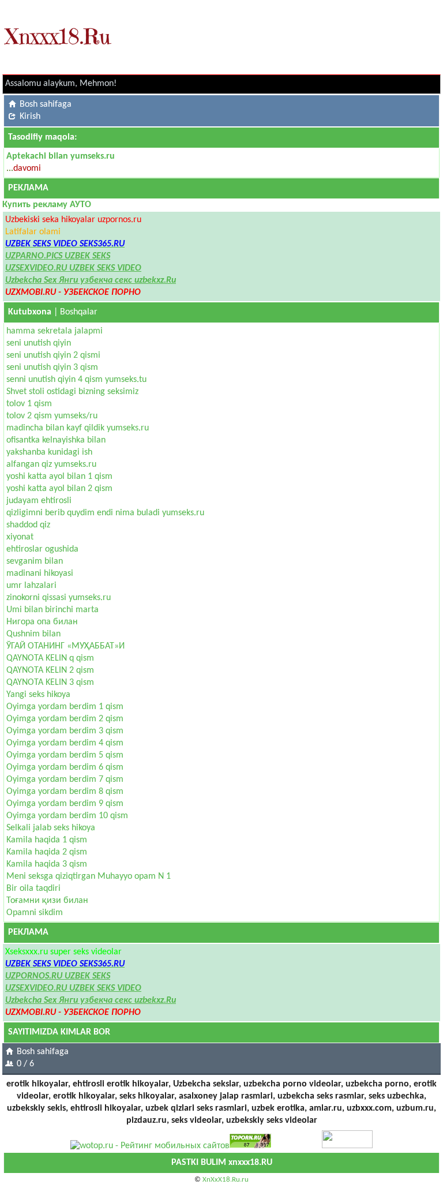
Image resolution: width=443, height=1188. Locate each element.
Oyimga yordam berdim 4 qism (64, 743)
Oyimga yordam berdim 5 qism (64, 755)
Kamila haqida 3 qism (46, 864)
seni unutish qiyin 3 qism (52, 367)
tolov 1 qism (29, 404)
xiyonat (19, 537)
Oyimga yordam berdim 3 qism (64, 731)
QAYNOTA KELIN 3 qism (50, 682)
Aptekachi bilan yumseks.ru (60, 156)
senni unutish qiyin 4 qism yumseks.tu (76, 379)
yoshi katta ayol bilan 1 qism (59, 476)
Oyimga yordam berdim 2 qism (64, 719)
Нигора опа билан (42, 622)
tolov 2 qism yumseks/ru (51, 416)
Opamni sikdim (34, 912)
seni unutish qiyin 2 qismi (53, 355)
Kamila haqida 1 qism (46, 840)
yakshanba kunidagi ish (49, 452)
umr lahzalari (31, 585)
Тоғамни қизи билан (47, 900)
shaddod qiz (28, 525)
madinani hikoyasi (39, 573)
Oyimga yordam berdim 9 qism (64, 803)
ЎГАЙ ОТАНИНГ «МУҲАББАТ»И (65, 646)
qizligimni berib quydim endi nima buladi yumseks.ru (105, 513)
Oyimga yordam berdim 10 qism (67, 815)
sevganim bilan (34, 561)
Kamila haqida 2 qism (46, 852)
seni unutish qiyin (38, 343)
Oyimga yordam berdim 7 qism (64, 779)
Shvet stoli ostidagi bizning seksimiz (72, 391)
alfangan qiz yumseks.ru (51, 464)
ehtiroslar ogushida (42, 549)
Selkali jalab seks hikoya (50, 828)
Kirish (30, 116)
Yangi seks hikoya (38, 694)
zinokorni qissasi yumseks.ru (58, 597)
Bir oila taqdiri (33, 888)
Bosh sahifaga (46, 104)
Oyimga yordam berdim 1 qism (64, 706)
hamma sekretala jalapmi (54, 331)
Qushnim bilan (33, 634)
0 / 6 (25, 1064)
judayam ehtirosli (39, 500)
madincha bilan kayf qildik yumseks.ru (77, 428)
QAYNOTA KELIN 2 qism (50, 670)
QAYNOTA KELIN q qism (50, 658)
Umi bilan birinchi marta (52, 609)
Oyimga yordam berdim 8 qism (64, 791)
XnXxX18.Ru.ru (225, 1179)
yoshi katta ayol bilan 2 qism (59, 488)
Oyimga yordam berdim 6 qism (64, 767)
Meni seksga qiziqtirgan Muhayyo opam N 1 (88, 876)
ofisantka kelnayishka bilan (56, 440)
